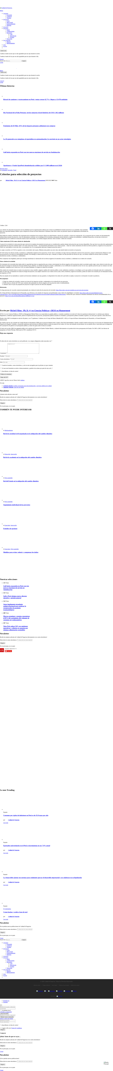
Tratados (9, 18)
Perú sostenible (6, 40)
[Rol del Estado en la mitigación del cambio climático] (58, 468)
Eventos (12, 37)
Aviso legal (54, 985)
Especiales (5, 28)
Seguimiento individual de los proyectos (16, 505)
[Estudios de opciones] (58, 516)
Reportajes (9, 33)
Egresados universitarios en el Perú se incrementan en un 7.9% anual (26, 845)
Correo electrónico (5, 359)
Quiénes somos (37, 985)
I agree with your (12, 1028)
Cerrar (1, 938)
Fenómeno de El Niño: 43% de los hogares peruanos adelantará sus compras (29, 126)
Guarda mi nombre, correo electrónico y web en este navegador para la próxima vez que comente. (27, 365)
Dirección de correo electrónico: (8, 400)
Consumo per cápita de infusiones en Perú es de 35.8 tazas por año (25, 815)
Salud (8, 30)
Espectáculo (13, 36)
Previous (2, 168)
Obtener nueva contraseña (7, 1017)
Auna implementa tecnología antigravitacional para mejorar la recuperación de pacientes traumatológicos (14, 607)
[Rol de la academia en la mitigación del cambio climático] (58, 444)
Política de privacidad (64, 985)
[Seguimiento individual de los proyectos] (58, 492)
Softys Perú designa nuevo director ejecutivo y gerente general (15, 597)
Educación (9, 39)
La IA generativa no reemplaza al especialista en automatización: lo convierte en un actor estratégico (37, 139)
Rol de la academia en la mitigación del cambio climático (22, 457)
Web (1, 362)
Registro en (6, 1000)
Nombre (2, 356)
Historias (9, 25)
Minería (9, 41)
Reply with (4, 377)
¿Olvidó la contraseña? (6, 1012)
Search (24, 61)
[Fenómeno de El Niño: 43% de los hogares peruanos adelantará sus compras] (58, 119)
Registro (5, 1002)
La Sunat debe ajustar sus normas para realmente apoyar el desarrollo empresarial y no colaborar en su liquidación (42, 877)
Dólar (4, 44)
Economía (9, 15)
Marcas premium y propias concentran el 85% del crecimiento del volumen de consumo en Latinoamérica (16, 618)
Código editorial (46, 985)
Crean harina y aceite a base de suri (15, 912)
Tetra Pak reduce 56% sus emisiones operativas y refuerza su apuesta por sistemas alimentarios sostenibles (15, 628)
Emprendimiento (11, 24)
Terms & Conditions (16, 1028)
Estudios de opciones (10, 528)
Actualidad (5, 13)
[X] (110, 228)
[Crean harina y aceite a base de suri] (58, 895)
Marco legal (10, 22)
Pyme (8, 21)
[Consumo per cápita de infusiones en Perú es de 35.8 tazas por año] (58, 801)
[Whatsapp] (104, 228)
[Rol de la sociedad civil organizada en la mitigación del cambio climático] (58, 421)
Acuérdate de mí (6, 1010)
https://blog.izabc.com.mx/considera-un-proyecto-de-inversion (72, 290)
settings (22, 380)
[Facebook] (93, 228)
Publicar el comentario (6, 374)
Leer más (5, 822)
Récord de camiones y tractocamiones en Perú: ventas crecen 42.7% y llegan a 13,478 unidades (35, 99)
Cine (11, 34)
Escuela (5, 46)
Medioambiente (11, 43)
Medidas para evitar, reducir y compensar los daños (20, 552)
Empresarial (6, 19)
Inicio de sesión (4, 1013)
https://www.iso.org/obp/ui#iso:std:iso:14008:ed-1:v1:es (19, 296)
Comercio (9, 16)
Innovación (5, 27)
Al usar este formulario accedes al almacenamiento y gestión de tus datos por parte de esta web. (27, 368)
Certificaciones (10, 31)
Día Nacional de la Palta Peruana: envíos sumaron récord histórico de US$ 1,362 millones (33, 112)
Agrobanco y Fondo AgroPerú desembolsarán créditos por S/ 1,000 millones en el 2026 (32, 165)
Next (6, 168)
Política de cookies (75, 985)
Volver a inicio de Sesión (6, 1018)
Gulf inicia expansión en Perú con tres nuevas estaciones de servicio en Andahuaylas (31, 152)
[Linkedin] (98, 228)
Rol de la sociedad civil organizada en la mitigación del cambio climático (27, 434)
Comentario (3, 353)
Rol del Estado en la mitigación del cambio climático (21, 481)
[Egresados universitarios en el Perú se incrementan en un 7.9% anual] (58, 832)
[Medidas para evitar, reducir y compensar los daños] (58, 539)
